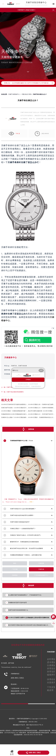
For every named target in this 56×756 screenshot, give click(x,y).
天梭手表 (14, 365)
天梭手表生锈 (22, 365)
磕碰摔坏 (51, 675)
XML (28, 728)
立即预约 (28, 379)
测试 (14, 563)
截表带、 (51, 690)
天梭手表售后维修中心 (36, 2)
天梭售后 (41, 569)
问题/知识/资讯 (26, 94)
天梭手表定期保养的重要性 (15, 392)
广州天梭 (15, 569)
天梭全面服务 (51, 651)
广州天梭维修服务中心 (41, 575)
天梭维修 (41, 563)
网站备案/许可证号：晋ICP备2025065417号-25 (28, 725)
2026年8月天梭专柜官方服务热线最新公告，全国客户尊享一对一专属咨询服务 (26, 404)
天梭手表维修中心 (14, 94)
